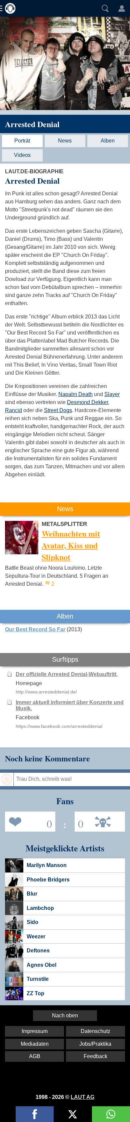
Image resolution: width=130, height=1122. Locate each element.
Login (121, 8)
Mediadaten (35, 1044)
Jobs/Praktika (95, 1044)
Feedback (95, 1056)
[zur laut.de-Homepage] (8, 8)
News (65, 141)
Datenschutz (95, 1031)
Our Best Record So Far (35, 629)
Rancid (13, 410)
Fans (28, 821)
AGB (34, 1056)
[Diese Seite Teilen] (35, 1114)
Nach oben (65, 1015)
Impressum (35, 1031)
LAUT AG (82, 1097)
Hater (79, 821)
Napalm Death (75, 394)
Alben (108, 141)
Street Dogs (58, 410)
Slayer (112, 394)
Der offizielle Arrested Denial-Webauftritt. (67, 674)
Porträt (22, 141)
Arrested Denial (32, 124)
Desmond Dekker (87, 402)
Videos (22, 155)
